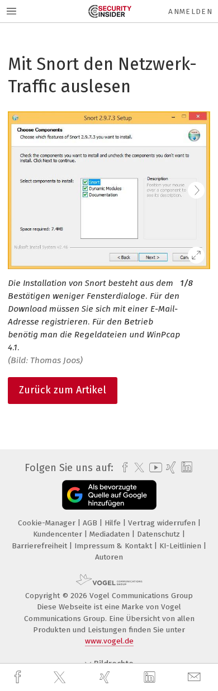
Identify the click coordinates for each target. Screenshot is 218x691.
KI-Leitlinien (181, 546)
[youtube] (153, 467)
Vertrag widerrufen (163, 523)
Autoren (109, 557)
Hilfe (114, 523)
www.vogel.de (109, 641)
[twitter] (61, 677)
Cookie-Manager (48, 523)
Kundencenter (58, 534)
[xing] (106, 677)
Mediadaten (110, 534)
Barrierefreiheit (40, 546)
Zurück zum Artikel (62, 390)
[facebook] (19, 677)
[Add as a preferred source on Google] (109, 495)
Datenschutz (159, 534)
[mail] (195, 677)
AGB (91, 523)
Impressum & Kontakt (114, 546)
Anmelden (190, 11)
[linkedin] (151, 677)
